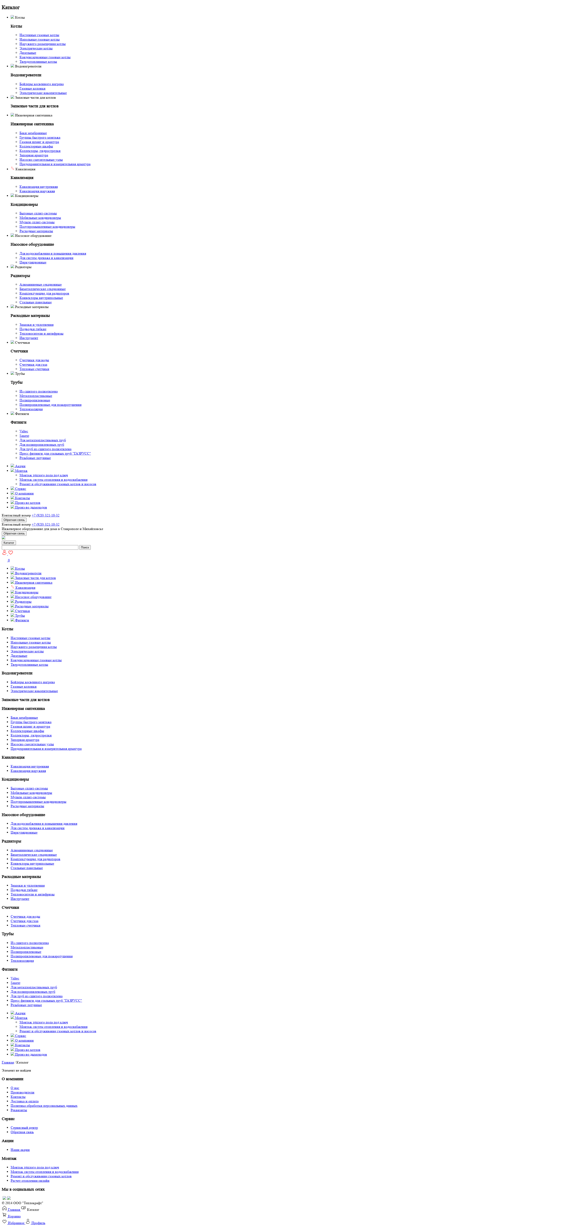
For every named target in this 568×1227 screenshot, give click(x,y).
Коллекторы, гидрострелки (40, 151)
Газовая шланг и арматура (39, 142)
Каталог (9, 542)
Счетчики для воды (34, 360)
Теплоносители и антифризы (41, 333)
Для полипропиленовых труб (42, 444)
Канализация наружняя (37, 191)
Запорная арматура (34, 155)
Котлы (19, 568)
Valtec (24, 431)
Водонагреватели (27, 573)
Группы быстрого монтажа (40, 137)
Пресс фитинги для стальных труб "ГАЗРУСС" (55, 453)
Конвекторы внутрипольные (41, 298)
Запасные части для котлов (35, 578)
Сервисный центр (24, 1127)
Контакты (22, 498)
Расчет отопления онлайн (30, 1180)
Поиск (85, 547)
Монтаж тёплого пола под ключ (44, 475)
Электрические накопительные (43, 93)
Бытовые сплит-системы (38, 213)
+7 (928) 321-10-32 (45, 515)
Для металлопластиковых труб (43, 440)
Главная (8, 1062)
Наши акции (20, 1150)
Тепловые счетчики (34, 369)
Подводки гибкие (33, 329)
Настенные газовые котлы (39, 35)
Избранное (16, 1223)
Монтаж (21, 471)
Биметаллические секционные (43, 289)
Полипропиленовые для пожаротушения (50, 404)
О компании (24, 493)
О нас (15, 1088)
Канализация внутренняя (39, 187)
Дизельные (28, 53)
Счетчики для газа (33, 364)
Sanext (24, 436)
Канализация (25, 587)
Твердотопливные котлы (38, 61)
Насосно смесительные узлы (41, 159)
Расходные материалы (36, 231)
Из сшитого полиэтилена (39, 391)
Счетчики (22, 611)
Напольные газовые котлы (40, 39)
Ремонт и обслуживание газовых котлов (41, 1176)
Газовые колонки (32, 88)
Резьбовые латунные (35, 458)
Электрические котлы (36, 48)
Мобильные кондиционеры (40, 218)
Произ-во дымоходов (30, 507)
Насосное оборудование (32, 597)
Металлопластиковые (36, 396)
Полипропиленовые (35, 400)
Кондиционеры (26, 592)
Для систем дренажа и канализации (46, 258)
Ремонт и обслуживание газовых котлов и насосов (58, 484)
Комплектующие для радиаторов (44, 293)
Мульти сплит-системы (37, 222)
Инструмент (29, 338)
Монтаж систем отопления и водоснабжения (53, 479)
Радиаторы (23, 601)
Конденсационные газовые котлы (45, 57)
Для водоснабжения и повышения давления (53, 253)
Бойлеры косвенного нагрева (42, 84)
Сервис (20, 489)
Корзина (14, 1216)
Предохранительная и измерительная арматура (55, 164)
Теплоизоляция (31, 409)
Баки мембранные (33, 133)
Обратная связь (14, 520)
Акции (20, 466)
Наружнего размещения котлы (43, 44)
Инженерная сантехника (33, 582)
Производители (22, 1092)
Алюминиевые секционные (41, 284)
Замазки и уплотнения (36, 324)
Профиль (38, 1223)
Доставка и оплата (25, 1101)
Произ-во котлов (27, 503)
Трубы (19, 615)
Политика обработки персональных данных (44, 1105)
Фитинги (21, 620)
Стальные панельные (36, 302)
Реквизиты (19, 1110)
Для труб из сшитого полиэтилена (45, 449)
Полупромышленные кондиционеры (47, 226)
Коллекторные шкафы (36, 146)
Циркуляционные (33, 262)
